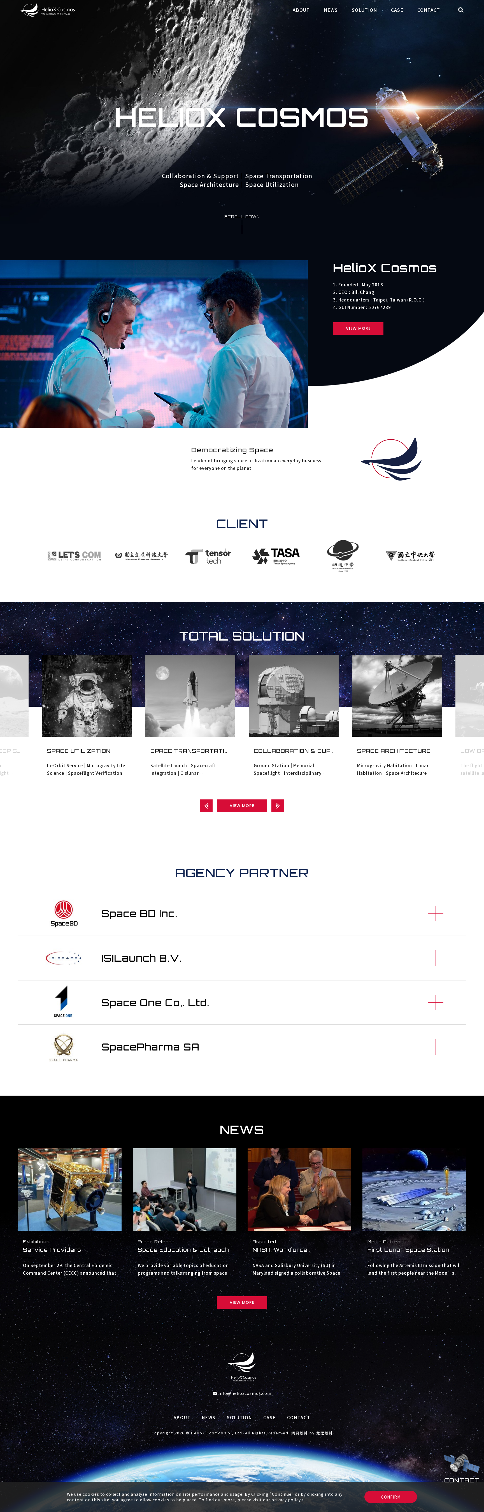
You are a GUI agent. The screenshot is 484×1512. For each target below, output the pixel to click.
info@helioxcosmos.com (244, 1393)
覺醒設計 (324, 1433)
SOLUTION (364, 9)
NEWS (331, 9)
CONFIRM (391, 1497)
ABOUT (301, 9)
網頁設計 (299, 1433)
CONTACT (428, 9)
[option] (242, 117)
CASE (397, 9)
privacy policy (286, 1499)
